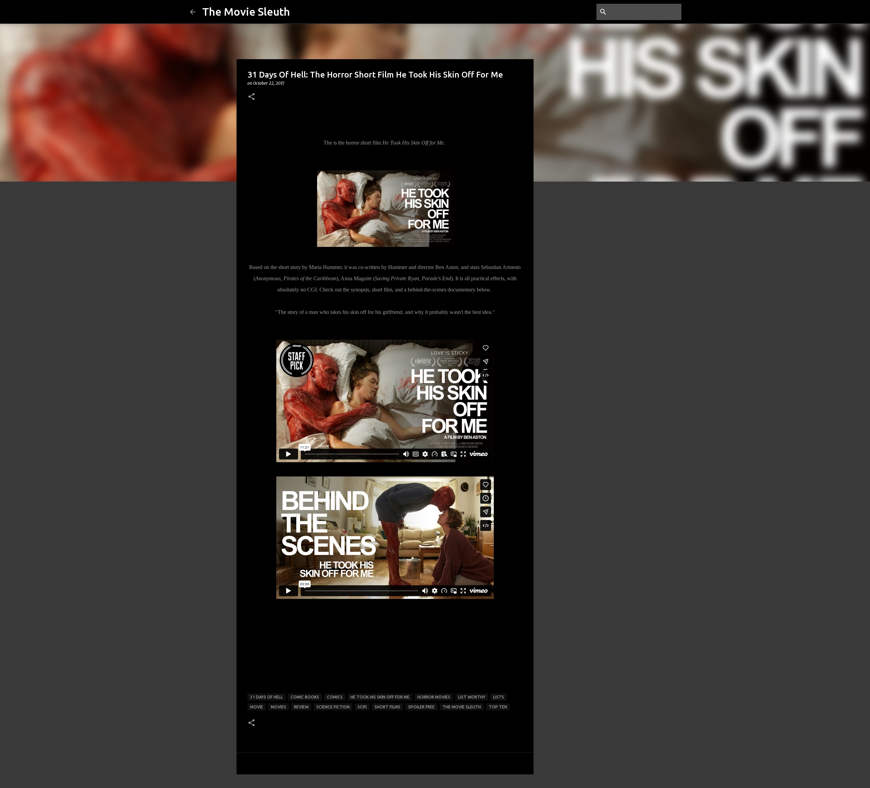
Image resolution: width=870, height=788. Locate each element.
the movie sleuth (461, 707)
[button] (251, 97)
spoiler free (421, 707)
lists (498, 697)
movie (256, 707)
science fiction (333, 707)
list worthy (471, 697)
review (301, 707)
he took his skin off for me (380, 697)
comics (335, 697)
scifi (362, 707)
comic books (305, 697)
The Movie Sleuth (246, 11)
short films (387, 707)
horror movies (433, 697)
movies (278, 707)
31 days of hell (266, 697)
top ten (498, 707)
